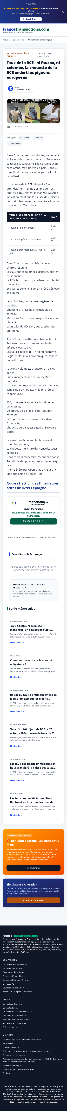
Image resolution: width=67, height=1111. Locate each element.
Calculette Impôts (10, 1007)
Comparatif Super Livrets (14, 976)
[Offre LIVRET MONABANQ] (37, 503)
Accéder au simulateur (33, 900)
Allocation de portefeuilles (14, 1023)
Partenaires (8, 1043)
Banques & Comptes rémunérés (17, 991)
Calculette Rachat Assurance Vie (17, 1011)
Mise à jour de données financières (18, 1069)
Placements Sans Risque (14, 972)
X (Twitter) (24, 137)
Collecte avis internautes (14, 1055)
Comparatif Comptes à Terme (16, 980)
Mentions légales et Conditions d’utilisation (22, 1039)
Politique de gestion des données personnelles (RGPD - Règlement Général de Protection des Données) (32, 1060)
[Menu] (62, 30)
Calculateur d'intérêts (12, 1004)
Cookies (6, 1073)
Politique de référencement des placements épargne (26, 1051)
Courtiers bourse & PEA (13, 987)
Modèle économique (12, 1065)
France (26, 30)
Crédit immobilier (10, 1027)
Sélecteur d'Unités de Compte (16, 1019)
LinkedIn (38, 137)
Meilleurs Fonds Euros (13, 968)
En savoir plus (33, 867)
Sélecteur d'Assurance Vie (14, 1015)
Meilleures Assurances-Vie (15, 964)
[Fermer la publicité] (62, 11)
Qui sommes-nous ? (11, 1047)
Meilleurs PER (9, 983)
